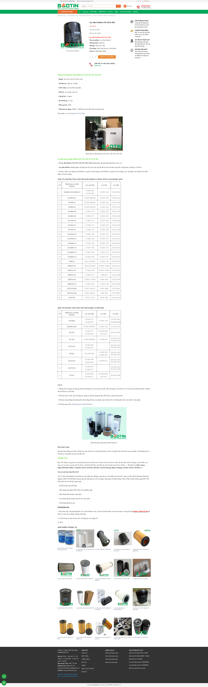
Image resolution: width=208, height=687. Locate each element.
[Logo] (68, 6)
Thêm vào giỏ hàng (107, 57)
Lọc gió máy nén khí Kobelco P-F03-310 (103, 638)
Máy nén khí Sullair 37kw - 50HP (138, 653)
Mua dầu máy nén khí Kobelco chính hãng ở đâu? (65, 548)
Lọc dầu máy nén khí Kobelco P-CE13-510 (122, 550)
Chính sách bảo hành (111, 659)
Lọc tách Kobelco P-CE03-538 (102, 549)
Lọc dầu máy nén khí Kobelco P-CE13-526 (103, 608)
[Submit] (118, 6)
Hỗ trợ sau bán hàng (111, 662)
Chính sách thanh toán (111, 656)
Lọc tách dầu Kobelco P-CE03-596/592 (103, 579)
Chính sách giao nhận (111, 653)
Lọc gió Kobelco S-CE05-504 (64, 578)
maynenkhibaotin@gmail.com (86, 1)
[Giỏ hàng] (125, 6)
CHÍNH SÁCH (102, 11)
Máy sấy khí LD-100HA (135, 659)
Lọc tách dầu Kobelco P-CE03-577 (85, 578)
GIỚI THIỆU (93, 11)
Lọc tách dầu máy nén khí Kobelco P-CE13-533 (123, 638)
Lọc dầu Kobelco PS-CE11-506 (122, 578)
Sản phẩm (70, 15)
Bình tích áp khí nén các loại (137, 668)
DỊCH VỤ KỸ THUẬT (125, 11)
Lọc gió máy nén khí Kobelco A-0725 (65, 638)
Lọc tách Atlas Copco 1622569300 (139, 662)
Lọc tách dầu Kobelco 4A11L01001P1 (119, 608)
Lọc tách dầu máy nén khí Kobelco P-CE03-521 (85, 550)
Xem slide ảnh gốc (71, 51)
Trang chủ (85, 11)
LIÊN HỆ (135, 11)
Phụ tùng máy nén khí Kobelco (104, 15)
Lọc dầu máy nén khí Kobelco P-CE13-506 (141, 608)
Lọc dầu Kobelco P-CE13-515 (65, 608)
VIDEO (116, 11)
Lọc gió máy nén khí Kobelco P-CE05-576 (84, 638)
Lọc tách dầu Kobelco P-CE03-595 (85, 608)
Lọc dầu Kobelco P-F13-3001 (75, 113)
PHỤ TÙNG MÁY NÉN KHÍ (83, 15)
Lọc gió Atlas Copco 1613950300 (138, 665)
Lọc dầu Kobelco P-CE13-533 (140, 637)
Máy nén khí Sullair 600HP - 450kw (139, 656)
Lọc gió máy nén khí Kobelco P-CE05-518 (141, 550)
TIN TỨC (110, 11)
